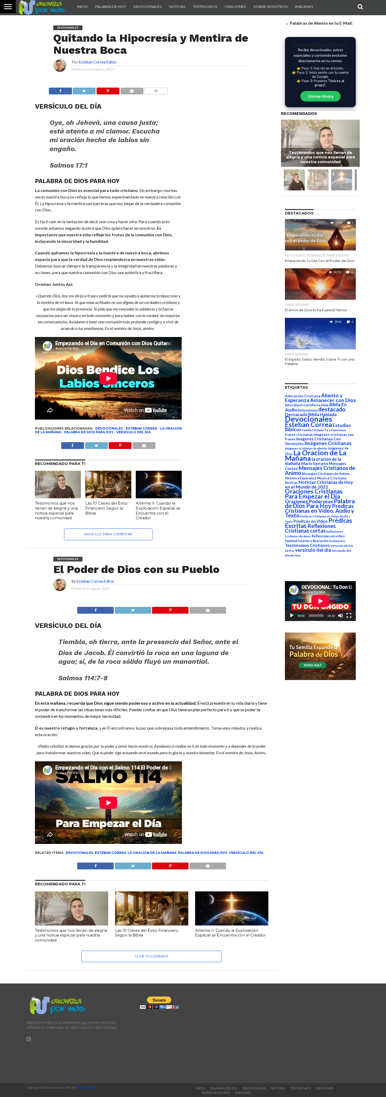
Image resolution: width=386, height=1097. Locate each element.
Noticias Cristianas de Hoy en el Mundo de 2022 (319, 484)
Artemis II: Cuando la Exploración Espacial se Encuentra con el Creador (158, 510)
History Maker (86, 1087)
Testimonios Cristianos (307, 545)
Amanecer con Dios (333, 400)
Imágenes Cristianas (328, 443)
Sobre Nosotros (270, 6)
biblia (324, 405)
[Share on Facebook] (95, 608)
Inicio (82, 6)
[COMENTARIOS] (156, 89)
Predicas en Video (311, 520)
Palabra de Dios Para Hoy (88, 432)
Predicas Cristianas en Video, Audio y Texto (319, 510)
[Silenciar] (340, 615)
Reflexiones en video (328, 536)
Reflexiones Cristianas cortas (310, 528)
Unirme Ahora (320, 96)
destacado (332, 409)
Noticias (177, 6)
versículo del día (133, 432)
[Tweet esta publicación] (84, 89)
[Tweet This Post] (132, 608)
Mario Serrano (314, 463)
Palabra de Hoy (110, 6)
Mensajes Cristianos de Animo (320, 470)
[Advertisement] (306, 1033)
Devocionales (147, 6)
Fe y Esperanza (335, 430)
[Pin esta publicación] (107, 89)
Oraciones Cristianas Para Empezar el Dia (314, 494)
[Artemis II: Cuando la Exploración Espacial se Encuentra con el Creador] (159, 496)
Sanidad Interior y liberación (306, 541)
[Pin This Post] (170, 608)
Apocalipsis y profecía (302, 405)
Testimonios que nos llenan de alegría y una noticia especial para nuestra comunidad (56, 510)
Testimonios (205, 6)
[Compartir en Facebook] (60, 89)
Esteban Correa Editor (98, 62)
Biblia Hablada (307, 410)
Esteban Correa (141, 428)
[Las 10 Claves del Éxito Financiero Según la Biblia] (108, 496)
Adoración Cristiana (302, 396)
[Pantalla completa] (349, 615)
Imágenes (304, 6)
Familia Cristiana (313, 430)
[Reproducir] (291, 615)
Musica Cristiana (331, 478)
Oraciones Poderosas (309, 501)
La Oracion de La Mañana (152, 853)
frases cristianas (299, 434)
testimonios (337, 541)
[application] (320, 601)
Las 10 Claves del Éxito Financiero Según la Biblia (106, 508)
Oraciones (235, 6)
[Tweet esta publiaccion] (96, 444)
